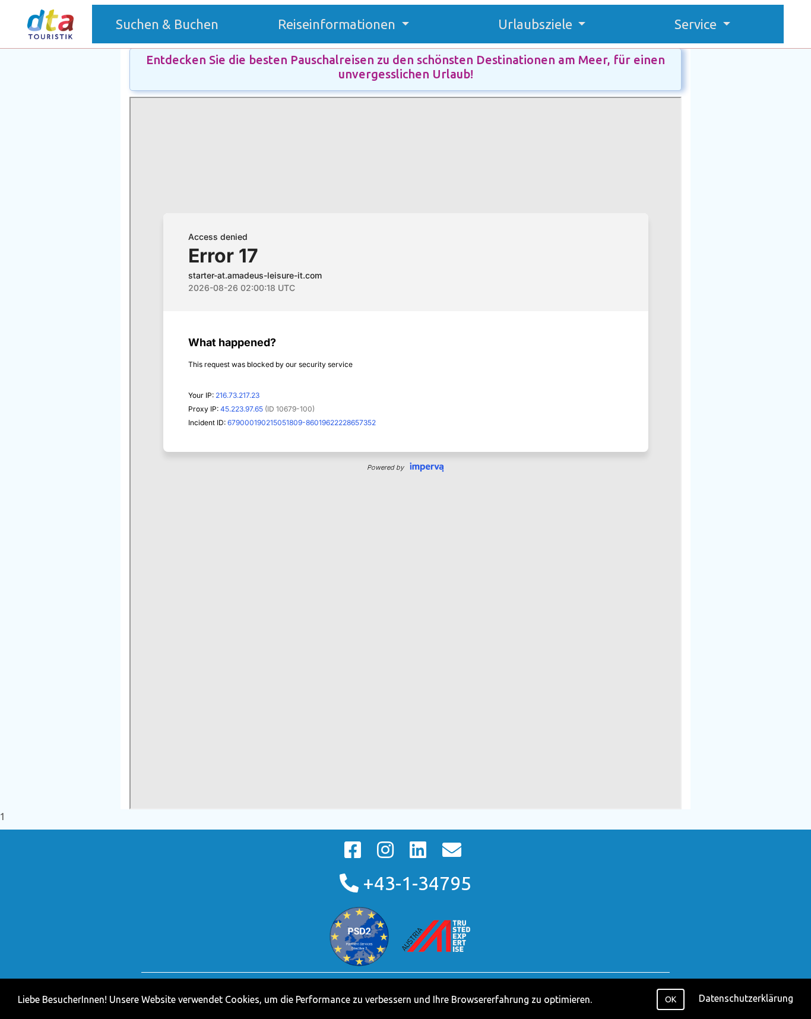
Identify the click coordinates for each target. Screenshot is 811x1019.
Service (697, 24)
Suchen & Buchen (173, 23)
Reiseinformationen (338, 24)
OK (670, 999)
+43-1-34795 (415, 883)
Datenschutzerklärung (746, 998)
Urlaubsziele (536, 24)
